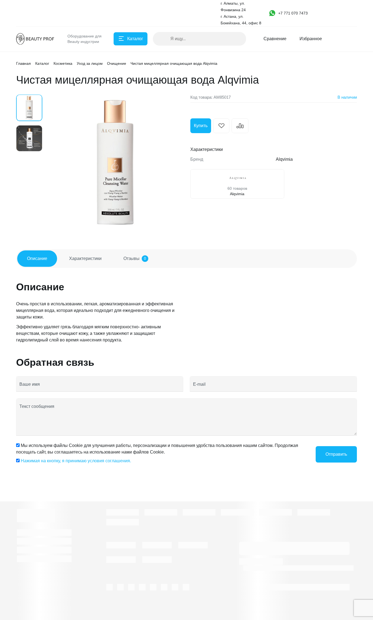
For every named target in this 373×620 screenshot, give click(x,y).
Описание (37, 258)
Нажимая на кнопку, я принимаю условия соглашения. (76, 460)
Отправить (336, 454)
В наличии (347, 97)
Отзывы (134, 258)
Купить (201, 125)
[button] (294, 13)
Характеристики (85, 258)
